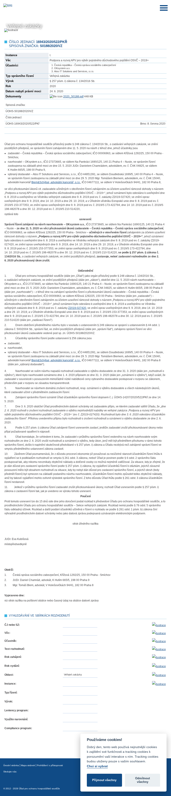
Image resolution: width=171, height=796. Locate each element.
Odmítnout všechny (142, 780)
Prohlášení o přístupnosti (50, 765)
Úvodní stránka (11, 765)
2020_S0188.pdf (73, 96)
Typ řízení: (10, 692)
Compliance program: (18, 728)
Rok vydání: (12, 665)
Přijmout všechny (104, 780)
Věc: (7, 632)
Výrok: (8, 701)
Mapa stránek (28, 765)
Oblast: (9, 674)
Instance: (10, 683)
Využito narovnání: (16, 719)
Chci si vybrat (97, 766)
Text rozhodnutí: (14, 648)
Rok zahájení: (13, 657)
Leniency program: (16, 710)
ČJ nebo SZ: (12, 624)
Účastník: (10, 640)
